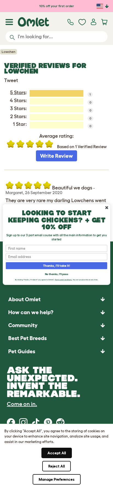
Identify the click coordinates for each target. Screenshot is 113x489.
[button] (56, 351)
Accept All (56, 453)
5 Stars (18, 92)
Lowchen (8, 51)
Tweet (11, 80)
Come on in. (22, 404)
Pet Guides (21, 351)
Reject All (56, 466)
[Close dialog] (106, 207)
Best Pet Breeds (27, 338)
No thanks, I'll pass (56, 273)
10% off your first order (56, 6)
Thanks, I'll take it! (56, 266)
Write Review (56, 156)
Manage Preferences (57, 479)
